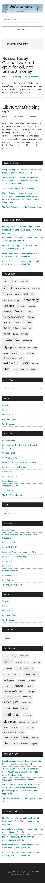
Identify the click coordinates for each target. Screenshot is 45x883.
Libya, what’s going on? (21, 109)
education (32, 306)
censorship (24, 281)
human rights (10, 327)
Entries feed (7, 415)
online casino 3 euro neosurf (14, 253)
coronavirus (36, 288)
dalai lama (28, 294)
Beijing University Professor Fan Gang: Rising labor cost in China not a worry (21, 230)
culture (18, 294)
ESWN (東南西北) (9, 457)
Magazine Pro (26, 872)
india (30, 328)
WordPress (24, 874)
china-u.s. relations (22, 288)
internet (6, 334)
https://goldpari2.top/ (11, 245)
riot (22, 353)
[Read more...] (25, 92)
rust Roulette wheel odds (12, 238)
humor (24, 328)
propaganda (32, 348)
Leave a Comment (31, 77)
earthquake (8, 306)
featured (19, 311)
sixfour (21, 358)
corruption (7, 294)
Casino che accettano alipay (14, 261)
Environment (7, 312)
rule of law (30, 353)
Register (5, 405)
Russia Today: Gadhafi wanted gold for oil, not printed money (18, 65)
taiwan (25, 363)
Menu (24, 29)
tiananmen (35, 363)
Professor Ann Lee (10, 486)
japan (15, 334)
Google (31, 317)
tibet (6, 369)
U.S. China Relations (20, 369)
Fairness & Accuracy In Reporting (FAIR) (19, 462)
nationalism (27, 341)
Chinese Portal (8, 453)
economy (21, 306)
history (17, 322)
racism (5, 353)
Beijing (14, 281)
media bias (11, 340)
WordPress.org (8, 424)
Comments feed (9, 419)
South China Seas (10, 363)
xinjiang (34, 369)
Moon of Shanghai (9, 476)
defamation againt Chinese (11, 300)
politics (22, 348)
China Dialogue (8, 440)
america (5, 281)
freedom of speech (13, 317)
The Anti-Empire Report (12, 495)
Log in (4, 410)
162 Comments (31, 117)
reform (15, 353)
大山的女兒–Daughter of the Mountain (18, 188)
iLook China (7, 472)
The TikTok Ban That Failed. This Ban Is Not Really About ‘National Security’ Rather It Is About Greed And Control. (20, 180)
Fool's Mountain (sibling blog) (14, 467)
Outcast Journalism (10, 481)
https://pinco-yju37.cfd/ (12, 227)
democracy (31, 300)
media (24, 333)
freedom (30, 312)
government (7, 322)
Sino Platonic (7, 490)
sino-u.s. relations (9, 358)
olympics (9, 347)
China (7, 287)
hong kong (27, 322)
